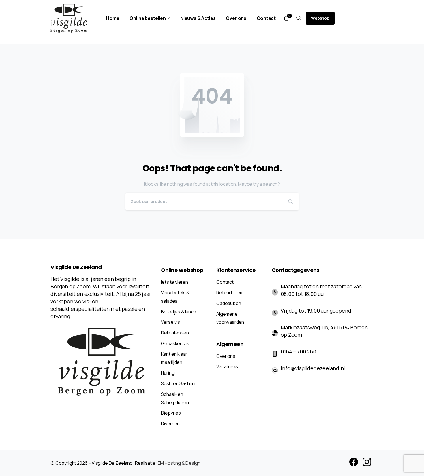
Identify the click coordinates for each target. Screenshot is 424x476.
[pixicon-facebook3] (353, 461)
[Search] (291, 201)
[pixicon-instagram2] (367, 461)
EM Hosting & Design (179, 463)
